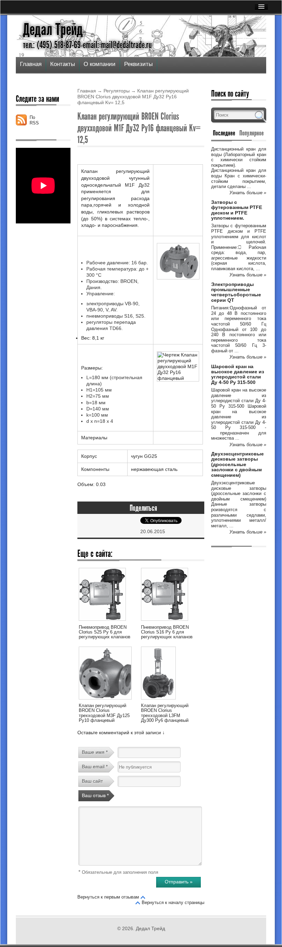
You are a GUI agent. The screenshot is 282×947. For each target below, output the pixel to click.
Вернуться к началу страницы (173, 902)
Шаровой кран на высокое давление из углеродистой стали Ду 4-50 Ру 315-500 (237, 374)
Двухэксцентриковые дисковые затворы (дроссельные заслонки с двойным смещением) (237, 464)
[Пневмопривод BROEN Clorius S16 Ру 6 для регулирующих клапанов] (164, 622)
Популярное (251, 133)
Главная (31, 64)
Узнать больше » (247, 192)
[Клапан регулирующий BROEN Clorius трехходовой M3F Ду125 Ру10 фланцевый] (105, 700)
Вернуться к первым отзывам (108, 897)
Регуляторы (117, 90)
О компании (100, 64)
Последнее (224, 133)
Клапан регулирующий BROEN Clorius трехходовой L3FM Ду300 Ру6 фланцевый (164, 713)
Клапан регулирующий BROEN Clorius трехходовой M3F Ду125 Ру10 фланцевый (104, 713)
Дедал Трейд (53, 29)
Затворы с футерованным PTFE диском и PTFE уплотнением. (236, 210)
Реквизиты (138, 64)
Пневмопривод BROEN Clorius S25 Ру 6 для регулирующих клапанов (104, 632)
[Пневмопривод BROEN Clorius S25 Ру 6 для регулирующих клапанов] (102, 622)
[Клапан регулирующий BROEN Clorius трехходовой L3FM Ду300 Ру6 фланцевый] (158, 700)
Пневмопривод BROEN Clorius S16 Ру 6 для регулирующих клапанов (167, 632)
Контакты (62, 64)
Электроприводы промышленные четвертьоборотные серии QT (236, 292)
